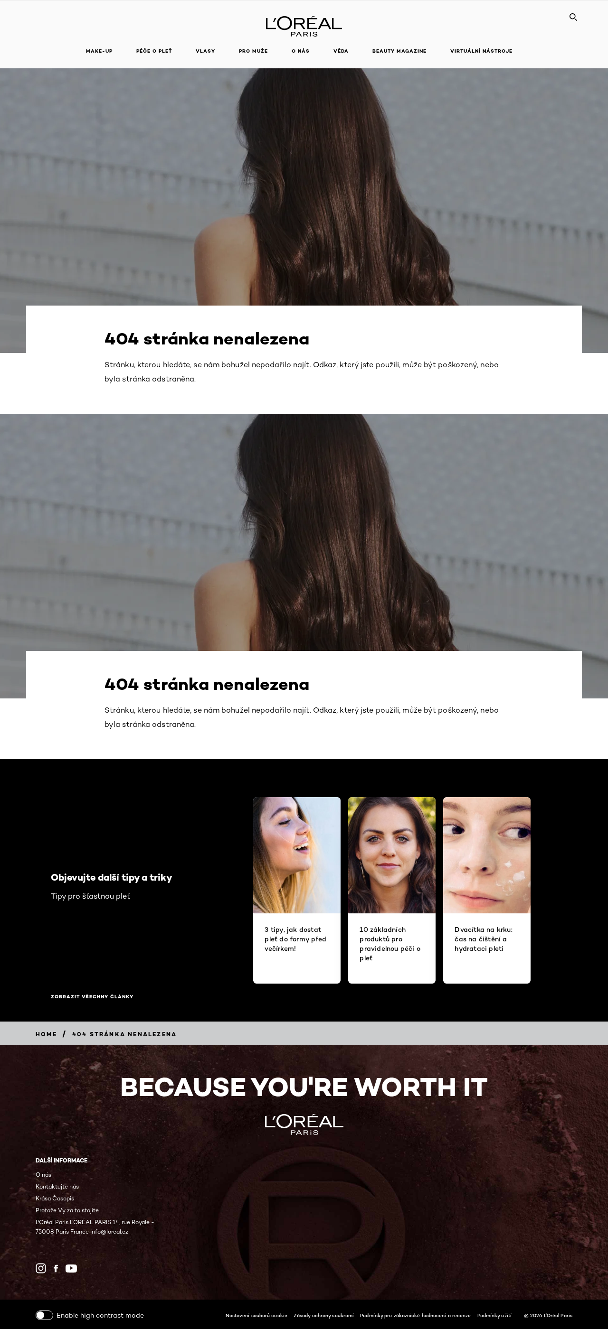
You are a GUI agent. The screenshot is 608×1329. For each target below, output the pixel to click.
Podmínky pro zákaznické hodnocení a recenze (415, 1315)
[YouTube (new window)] (71, 1268)
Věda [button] (341, 51)
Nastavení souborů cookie (256, 1315)
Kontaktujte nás (57, 1186)
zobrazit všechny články (92, 997)
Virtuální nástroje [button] (481, 51)
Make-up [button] (99, 51)
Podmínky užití (494, 1315)
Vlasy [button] (205, 51)
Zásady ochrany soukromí (324, 1315)
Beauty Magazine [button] (399, 51)
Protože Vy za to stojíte (67, 1210)
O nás (43, 1174)
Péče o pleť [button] (154, 51)
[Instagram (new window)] (41, 1268)
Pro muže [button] (253, 51)
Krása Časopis (55, 1198)
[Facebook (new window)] (56, 1268)
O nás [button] (301, 51)
